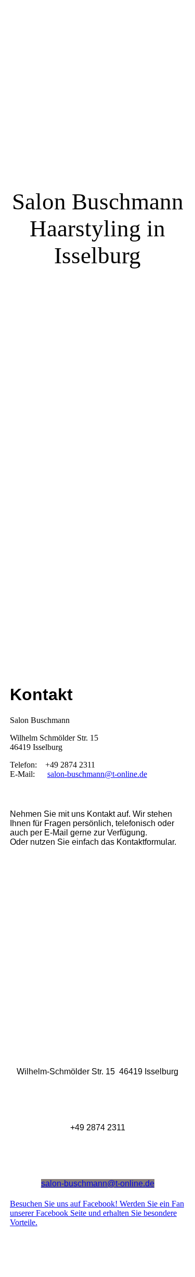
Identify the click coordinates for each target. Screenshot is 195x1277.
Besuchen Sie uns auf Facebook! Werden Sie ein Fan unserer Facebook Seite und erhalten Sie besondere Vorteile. (97, 1213)
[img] (97, 319)
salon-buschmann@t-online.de (97, 774)
